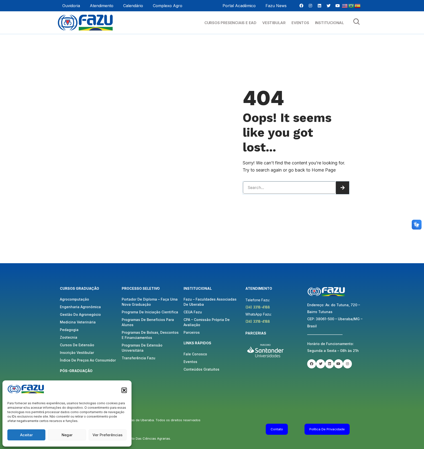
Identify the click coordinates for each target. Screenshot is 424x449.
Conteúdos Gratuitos (201, 369)
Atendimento (101, 5)
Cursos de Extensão (77, 345)
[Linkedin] (319, 6)
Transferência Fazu (138, 358)
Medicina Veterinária (78, 322)
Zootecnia (68, 337)
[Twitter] (328, 6)
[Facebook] (301, 6)
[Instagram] (310, 6)
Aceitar (26, 435)
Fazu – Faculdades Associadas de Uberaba (210, 301)
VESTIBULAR (274, 22)
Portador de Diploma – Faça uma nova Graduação (150, 301)
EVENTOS (300, 22)
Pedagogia (69, 330)
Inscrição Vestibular (77, 352)
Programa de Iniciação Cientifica (150, 312)
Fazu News (276, 5)
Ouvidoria (71, 5)
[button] (124, 390)
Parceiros (192, 332)
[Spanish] (358, 5)
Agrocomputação (74, 299)
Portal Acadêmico (239, 5)
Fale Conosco (195, 354)
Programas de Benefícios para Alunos (148, 322)
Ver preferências (107, 435)
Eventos (190, 362)
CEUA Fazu (193, 312)
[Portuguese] (351, 5)
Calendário (133, 5)
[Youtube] (338, 6)
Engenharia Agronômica (80, 307)
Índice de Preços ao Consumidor (88, 360)
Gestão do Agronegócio (80, 314)
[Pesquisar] (342, 187)
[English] (345, 5)
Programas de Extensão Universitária (142, 347)
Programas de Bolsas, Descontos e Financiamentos (150, 335)
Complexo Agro (167, 5)
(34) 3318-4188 (257, 307)
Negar (67, 435)
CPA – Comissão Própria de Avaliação (207, 322)
